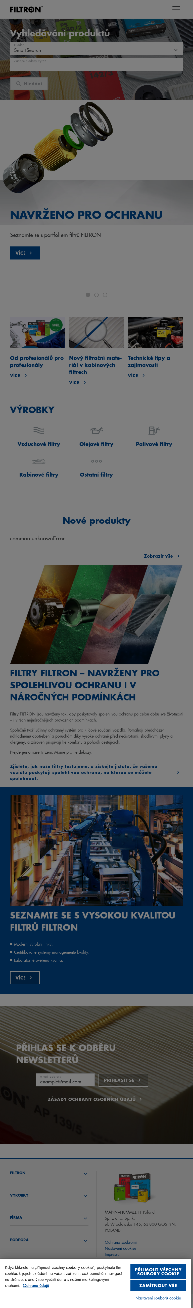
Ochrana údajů (36, 1285)
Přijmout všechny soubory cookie (158, 1271)
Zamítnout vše (158, 1285)
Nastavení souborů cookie (158, 1298)
